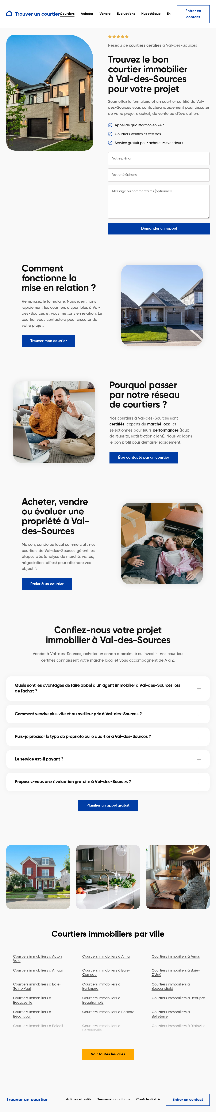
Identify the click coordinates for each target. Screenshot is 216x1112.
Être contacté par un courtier (143, 457)
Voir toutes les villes (108, 1054)
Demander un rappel (159, 228)
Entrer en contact (193, 14)
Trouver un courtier (27, 1099)
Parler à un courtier (46, 584)
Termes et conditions (113, 1099)
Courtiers (67, 14)
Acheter (87, 14)
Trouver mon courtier (48, 341)
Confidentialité (148, 1099)
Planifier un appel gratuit (108, 805)
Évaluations (126, 14)
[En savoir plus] (199, 688)
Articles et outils (78, 1099)
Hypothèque (151, 14)
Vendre (105, 14)
